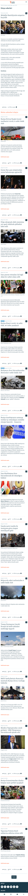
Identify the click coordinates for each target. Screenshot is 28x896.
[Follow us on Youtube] (11, 887)
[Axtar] (24, 894)
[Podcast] (17, 887)
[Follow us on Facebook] (2, 887)
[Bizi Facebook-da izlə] (4, 894)
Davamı (14, 877)
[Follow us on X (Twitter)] (8, 887)
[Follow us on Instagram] (5, 887)
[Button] (4, 107)
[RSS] (14, 887)
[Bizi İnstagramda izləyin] (11, 894)
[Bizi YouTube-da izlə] (17, 894)
